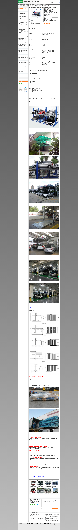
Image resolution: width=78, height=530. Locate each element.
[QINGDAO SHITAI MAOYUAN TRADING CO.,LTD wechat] (25, 84)
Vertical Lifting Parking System (23, 61)
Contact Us (39, 4)
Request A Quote (44, 4)
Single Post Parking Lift (22, 13)
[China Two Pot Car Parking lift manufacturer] (21, 1)
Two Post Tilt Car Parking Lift (22, 12)
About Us (26, 4)
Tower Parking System (22, 66)
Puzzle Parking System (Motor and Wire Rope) (30, 523)
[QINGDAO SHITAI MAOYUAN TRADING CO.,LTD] (59, 2)
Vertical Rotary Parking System (23, 67)
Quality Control (35, 4)
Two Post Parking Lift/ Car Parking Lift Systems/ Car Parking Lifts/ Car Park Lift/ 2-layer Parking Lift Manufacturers (36, 519)
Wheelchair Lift (21, 71)
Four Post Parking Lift (21, 16)
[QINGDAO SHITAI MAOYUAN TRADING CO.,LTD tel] (19, 85)
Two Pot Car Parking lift (26, 5)
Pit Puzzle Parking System (22, 59)
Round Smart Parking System (22, 62)
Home (19, 4)
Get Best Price (32, 24)
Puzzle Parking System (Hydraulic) (23, 57)
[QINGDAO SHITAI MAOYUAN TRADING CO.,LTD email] (20, 84)
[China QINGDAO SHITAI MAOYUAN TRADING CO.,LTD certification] (21, 91)
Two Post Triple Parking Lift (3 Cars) (23, 24)
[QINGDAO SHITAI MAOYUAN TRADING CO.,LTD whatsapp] (22, 84)
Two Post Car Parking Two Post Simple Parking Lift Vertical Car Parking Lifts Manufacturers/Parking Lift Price (51, 516)
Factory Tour (30, 4)
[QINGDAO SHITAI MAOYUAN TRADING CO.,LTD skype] (27, 84)
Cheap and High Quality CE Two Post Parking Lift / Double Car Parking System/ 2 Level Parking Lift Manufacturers (36, 515)
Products (22, 4)
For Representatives (21, 74)
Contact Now (23, 81)
